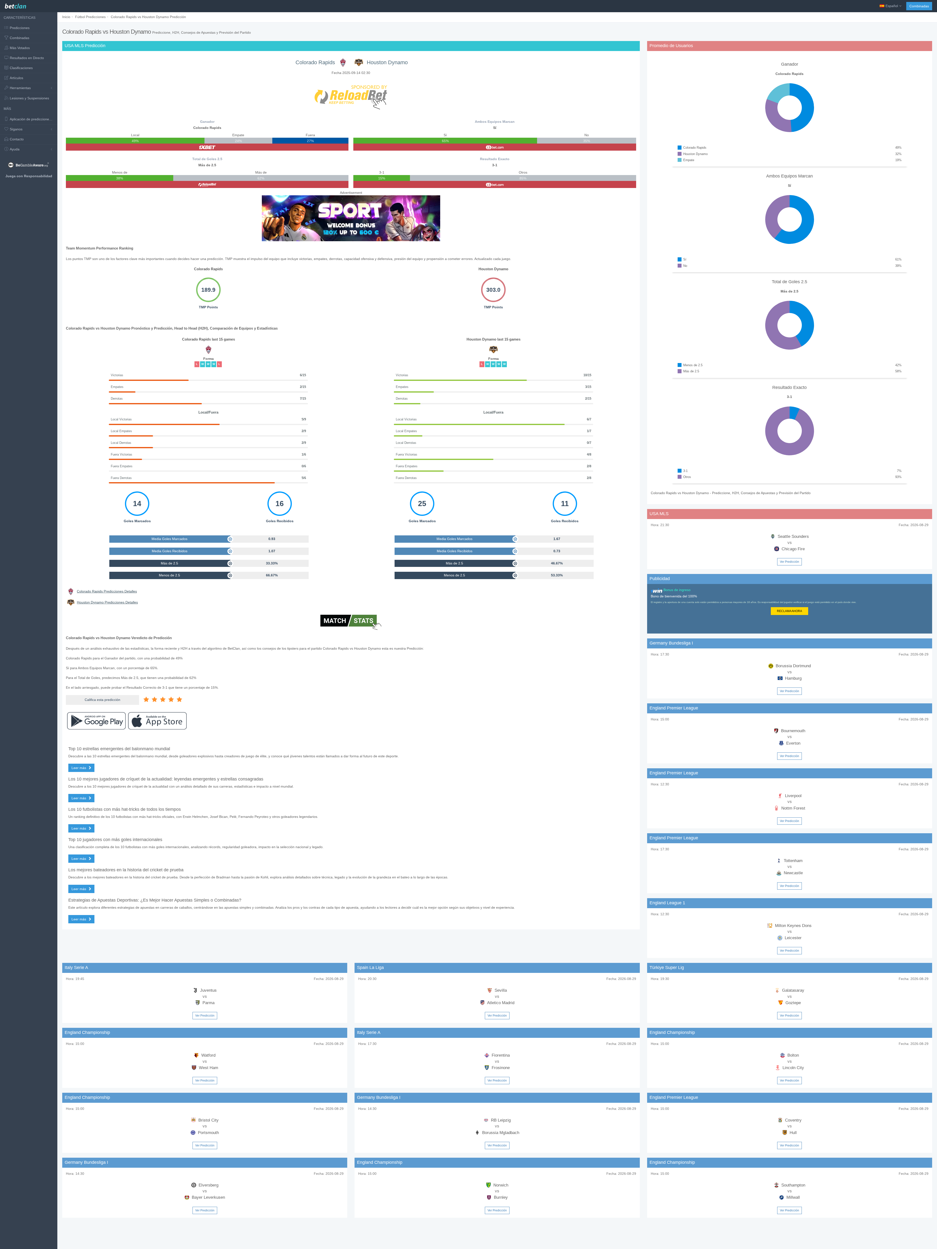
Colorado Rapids (315, 62)
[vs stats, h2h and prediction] (350, 623)
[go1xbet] (207, 147)
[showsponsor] (350, 95)
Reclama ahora (789, 611)
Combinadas (919, 6)
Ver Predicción (789, 561)
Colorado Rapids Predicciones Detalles (107, 591)
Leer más (79, 768)
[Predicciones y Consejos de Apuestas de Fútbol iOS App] (157, 721)
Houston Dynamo (387, 62)
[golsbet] (494, 147)
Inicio (66, 17)
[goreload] (207, 184)
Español (892, 6)
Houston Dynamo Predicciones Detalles (107, 602)
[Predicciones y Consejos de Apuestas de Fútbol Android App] (96, 721)
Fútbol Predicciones (90, 17)
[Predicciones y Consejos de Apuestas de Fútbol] (15, 5)
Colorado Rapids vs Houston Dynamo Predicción (148, 17)
